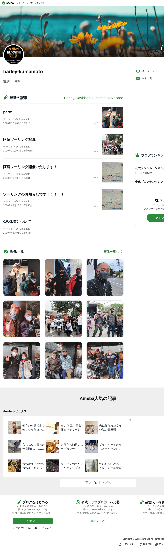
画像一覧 (147, 78)
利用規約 (147, 544)
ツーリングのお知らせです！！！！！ (33, 194)
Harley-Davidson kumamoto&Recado (93, 98)
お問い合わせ (129, 544)
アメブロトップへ (98, 482)
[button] (33, 521)
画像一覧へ (111, 251)
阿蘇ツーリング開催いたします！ (30, 167)
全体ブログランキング (149, 181)
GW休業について (17, 222)
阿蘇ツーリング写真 (19, 139)
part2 (7, 112)
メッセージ (148, 71)
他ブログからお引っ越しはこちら (31, 528)
